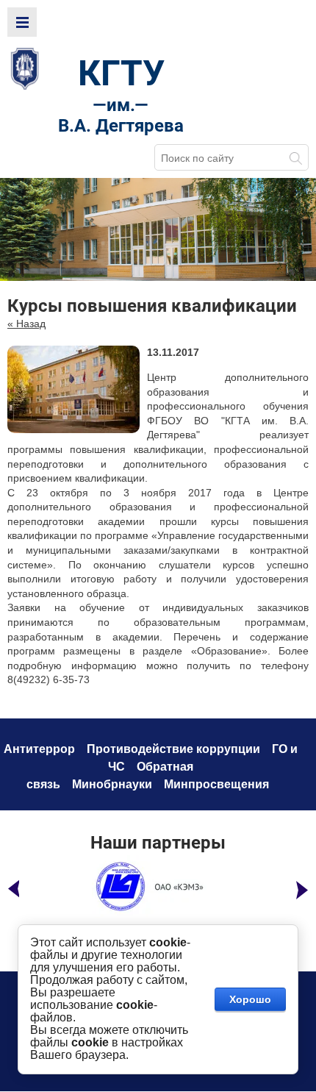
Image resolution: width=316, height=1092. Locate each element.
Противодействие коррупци (170, 749)
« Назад (26, 323)
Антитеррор (39, 749)
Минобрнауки (112, 784)
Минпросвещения (216, 784)
